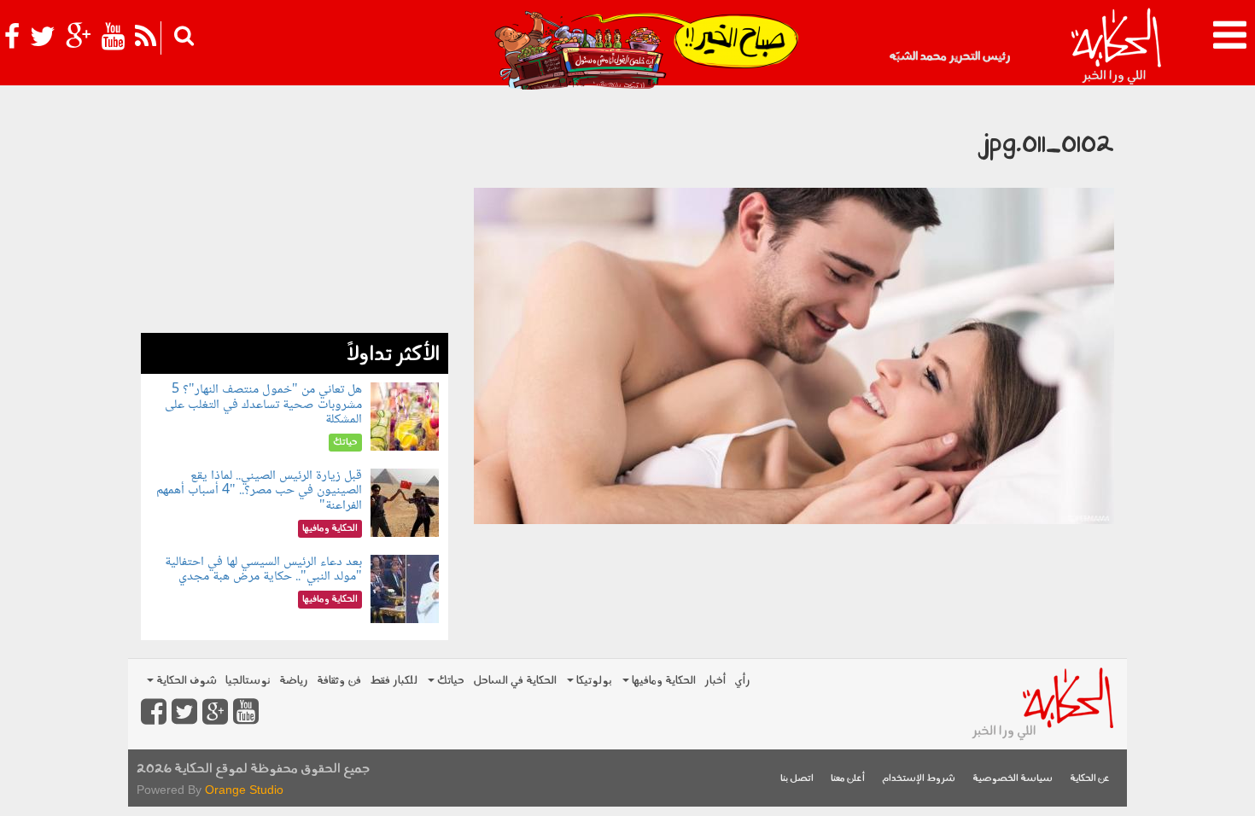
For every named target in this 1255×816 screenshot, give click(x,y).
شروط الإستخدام (918, 779)
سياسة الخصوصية (1012, 779)
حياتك (449, 681)
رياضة (293, 681)
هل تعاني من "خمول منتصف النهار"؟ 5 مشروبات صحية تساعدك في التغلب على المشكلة (263, 404)
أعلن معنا (848, 779)
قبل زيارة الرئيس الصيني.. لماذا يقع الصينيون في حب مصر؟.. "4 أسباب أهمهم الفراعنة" (259, 490)
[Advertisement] (294, 213)
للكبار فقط (393, 681)
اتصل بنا (797, 779)
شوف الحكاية (185, 681)
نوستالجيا (248, 681)
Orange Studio (244, 789)
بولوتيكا (593, 681)
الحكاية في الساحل (515, 681)
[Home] (1115, 47)
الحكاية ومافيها (662, 681)
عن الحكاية (1090, 779)
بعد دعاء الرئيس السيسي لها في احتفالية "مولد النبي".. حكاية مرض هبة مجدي (263, 570)
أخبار (715, 681)
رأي (742, 681)
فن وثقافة (339, 681)
